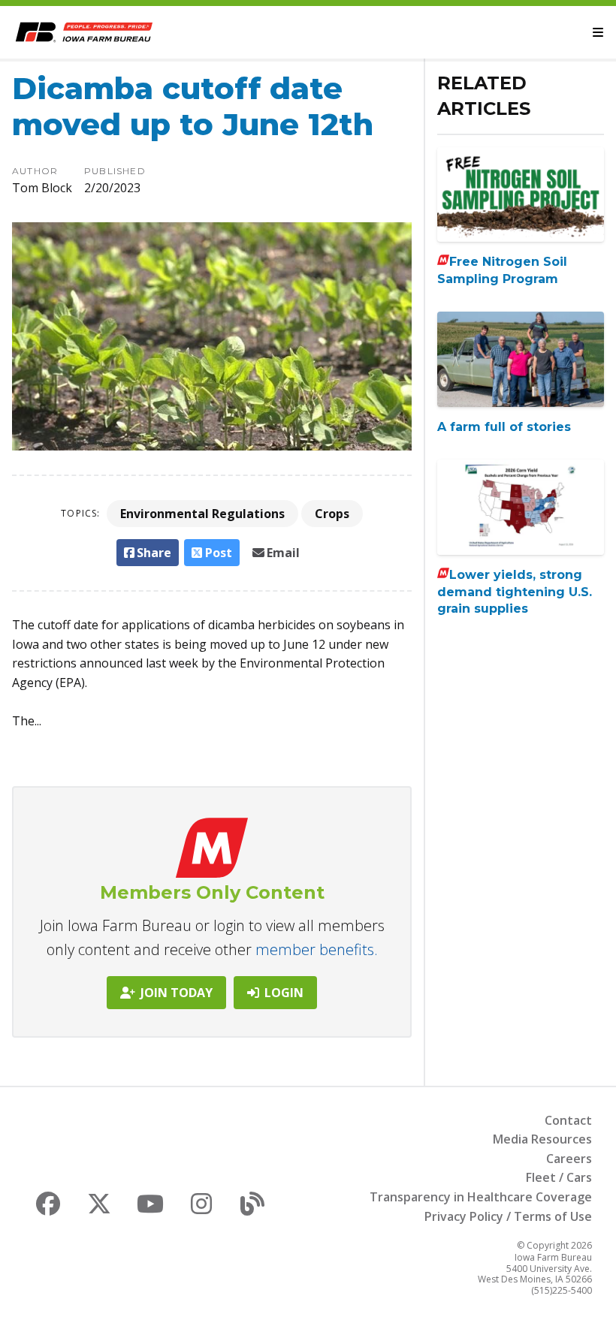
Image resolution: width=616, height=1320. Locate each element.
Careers (569, 1158)
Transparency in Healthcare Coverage (481, 1197)
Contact (568, 1120)
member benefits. (316, 949)
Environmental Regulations (202, 513)
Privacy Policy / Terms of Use (508, 1216)
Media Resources (542, 1139)
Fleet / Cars (559, 1177)
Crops (332, 513)
